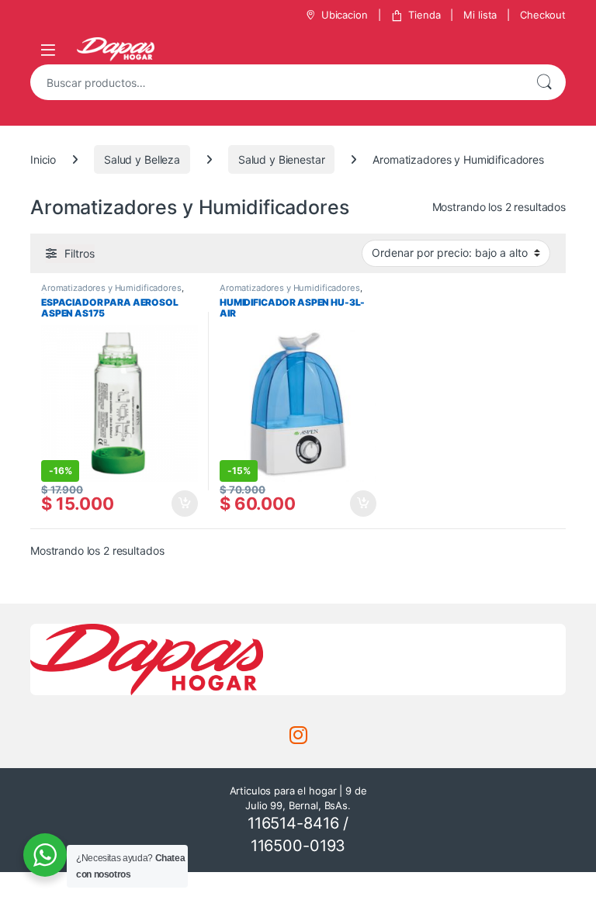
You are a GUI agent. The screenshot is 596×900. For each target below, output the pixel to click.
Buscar (544, 82)
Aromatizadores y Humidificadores (111, 287)
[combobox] (276, 82)
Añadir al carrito (182, 503)
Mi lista (480, 15)
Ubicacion (344, 15)
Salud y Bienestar (281, 159)
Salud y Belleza (142, 159)
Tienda (424, 15)
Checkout (543, 15)
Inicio (43, 159)
